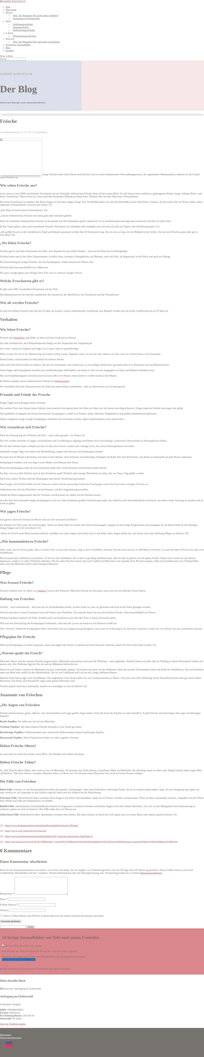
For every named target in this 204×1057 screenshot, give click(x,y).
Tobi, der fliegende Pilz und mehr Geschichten (36, 41)
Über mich (11, 9)
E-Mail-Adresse (9, 904)
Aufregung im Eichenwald (26, 18)
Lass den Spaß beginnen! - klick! (18, 959)
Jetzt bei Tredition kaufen (13, 1024)
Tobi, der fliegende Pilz (35, 15)
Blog (8, 47)
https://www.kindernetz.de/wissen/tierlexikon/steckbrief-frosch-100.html (41, 825)
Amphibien (19, 337)
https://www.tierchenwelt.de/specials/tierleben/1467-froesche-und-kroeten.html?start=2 (49, 836)
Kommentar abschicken (10, 921)
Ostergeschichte (21, 27)
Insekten (41, 590)
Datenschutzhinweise (10, 1037)
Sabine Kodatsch (11, 132)
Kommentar (7, 893)
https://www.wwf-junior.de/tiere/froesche (25, 830)
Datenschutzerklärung (151, 873)
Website (4, 910)
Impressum (5, 1034)
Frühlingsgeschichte (23, 24)
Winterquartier (62, 381)
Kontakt (10, 50)
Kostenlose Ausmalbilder (18, 44)
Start (8, 6)
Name (4, 899)
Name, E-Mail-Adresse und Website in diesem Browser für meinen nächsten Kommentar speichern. (53, 915)
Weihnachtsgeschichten (24, 36)
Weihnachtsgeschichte (24, 30)
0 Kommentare (40, 132)
